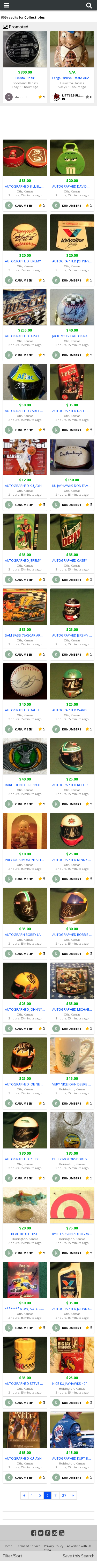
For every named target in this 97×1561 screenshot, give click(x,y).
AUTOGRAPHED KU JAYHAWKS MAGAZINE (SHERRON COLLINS (25, 485)
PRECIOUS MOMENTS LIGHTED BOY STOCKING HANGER (25, 859)
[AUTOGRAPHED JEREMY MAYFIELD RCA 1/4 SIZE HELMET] (72, 607)
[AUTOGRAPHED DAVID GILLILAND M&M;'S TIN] (72, 158)
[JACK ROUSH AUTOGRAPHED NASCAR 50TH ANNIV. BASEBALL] (72, 307)
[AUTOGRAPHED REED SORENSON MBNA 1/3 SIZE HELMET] (25, 1130)
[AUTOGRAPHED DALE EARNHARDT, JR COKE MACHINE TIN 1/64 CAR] (72, 382)
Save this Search (78, 1556)
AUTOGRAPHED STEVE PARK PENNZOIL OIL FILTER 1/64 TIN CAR (25, 1383)
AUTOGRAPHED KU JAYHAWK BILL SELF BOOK (25, 1458)
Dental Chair (25, 78)
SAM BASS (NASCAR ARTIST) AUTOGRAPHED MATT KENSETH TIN (25, 635)
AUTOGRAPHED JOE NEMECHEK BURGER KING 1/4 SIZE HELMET (25, 1084)
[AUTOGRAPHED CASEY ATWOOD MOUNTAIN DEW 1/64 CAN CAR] (72, 532)
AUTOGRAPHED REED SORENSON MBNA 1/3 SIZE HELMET (25, 1159)
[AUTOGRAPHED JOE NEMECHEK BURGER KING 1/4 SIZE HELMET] (25, 1055)
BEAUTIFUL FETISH (25, 1234)
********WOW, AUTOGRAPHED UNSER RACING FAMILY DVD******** (25, 1308)
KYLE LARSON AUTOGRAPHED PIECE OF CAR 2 (72, 1234)
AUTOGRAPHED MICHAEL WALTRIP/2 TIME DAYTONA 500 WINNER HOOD (72, 1009)
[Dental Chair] (25, 49)
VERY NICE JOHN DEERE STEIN (72, 1084)
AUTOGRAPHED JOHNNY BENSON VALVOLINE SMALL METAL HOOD (72, 261)
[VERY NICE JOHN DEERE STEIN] (72, 1055)
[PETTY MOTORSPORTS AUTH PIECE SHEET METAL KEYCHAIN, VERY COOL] (72, 1130)
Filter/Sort (12, 1556)
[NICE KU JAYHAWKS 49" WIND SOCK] (72, 1355)
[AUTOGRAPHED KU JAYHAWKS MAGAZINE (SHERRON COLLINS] (25, 457)
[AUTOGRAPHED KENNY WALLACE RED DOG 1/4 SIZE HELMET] (72, 831)
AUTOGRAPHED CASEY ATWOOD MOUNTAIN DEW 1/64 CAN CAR (72, 560)
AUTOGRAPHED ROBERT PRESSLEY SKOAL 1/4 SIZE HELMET (72, 785)
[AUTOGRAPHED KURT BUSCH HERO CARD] (72, 1430)
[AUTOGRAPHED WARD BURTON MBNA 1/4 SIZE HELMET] (72, 681)
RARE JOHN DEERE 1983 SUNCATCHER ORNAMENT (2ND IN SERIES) (25, 785)
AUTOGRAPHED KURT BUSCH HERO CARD (72, 1458)
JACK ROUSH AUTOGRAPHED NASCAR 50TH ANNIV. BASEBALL (72, 336)
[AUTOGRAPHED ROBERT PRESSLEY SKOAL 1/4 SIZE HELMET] (72, 756)
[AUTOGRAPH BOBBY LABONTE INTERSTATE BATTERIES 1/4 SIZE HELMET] (25, 906)
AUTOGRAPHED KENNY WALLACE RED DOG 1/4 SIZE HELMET (72, 859)
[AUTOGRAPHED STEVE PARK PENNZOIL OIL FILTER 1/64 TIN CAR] (25, 1355)
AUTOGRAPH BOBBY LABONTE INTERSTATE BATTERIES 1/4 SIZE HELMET (25, 934)
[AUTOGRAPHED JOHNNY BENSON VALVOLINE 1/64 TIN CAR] (72, 1280)
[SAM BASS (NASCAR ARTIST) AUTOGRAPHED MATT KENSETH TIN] (25, 607)
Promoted (18, 27)
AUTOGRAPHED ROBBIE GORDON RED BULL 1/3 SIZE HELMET (72, 934)
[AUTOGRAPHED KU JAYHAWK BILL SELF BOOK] (25, 1430)
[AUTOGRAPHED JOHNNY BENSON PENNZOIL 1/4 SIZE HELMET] (25, 981)
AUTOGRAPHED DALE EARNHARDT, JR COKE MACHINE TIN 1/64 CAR (72, 410)
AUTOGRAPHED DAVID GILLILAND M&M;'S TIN (72, 186)
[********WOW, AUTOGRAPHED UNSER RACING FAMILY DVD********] (25, 1280)
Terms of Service (28, 1546)
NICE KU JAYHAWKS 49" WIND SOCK (72, 1383)
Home (8, 1546)
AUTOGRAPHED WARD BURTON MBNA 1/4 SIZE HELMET (72, 710)
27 (64, 1495)
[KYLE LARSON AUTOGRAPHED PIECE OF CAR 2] (72, 1205)
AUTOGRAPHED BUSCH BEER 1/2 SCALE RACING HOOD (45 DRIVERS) (25, 336)
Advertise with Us (79, 1546)
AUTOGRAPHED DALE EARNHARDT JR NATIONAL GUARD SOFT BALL (25, 710)
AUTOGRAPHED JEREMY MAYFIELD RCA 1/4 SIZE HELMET (72, 635)
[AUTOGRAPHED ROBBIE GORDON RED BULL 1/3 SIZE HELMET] (72, 906)
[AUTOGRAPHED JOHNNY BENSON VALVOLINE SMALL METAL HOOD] (72, 232)
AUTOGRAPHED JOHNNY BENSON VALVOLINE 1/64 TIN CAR (72, 1308)
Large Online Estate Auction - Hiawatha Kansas (72, 78)
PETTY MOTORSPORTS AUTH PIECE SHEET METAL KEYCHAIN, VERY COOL (72, 1159)
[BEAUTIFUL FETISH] (25, 1205)
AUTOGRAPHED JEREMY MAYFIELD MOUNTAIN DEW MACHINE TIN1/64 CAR (25, 560)
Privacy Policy (53, 1546)
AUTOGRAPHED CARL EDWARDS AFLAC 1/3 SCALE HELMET (25, 410)
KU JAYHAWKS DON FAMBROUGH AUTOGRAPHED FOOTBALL (72, 485)
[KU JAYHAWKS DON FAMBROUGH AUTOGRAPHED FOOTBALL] (72, 457)
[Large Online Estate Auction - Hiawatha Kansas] (72, 49)
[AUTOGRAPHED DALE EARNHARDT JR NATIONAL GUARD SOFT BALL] (25, 681)
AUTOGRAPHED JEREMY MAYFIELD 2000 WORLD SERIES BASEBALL (25, 261)
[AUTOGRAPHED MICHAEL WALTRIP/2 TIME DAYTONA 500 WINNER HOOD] (72, 981)
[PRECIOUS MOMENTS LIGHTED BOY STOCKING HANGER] (25, 831)
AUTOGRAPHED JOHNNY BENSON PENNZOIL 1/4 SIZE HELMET (25, 1009)
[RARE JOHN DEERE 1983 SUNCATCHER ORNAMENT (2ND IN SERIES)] (25, 756)
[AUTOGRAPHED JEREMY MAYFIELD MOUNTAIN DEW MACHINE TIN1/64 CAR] (25, 532)
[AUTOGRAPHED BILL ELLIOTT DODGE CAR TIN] (25, 158)
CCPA (47, 1550)
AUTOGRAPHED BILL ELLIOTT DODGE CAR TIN (25, 186)
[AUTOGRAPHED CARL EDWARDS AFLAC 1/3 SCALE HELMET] (25, 382)
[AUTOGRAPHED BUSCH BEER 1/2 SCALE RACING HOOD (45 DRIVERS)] (25, 307)
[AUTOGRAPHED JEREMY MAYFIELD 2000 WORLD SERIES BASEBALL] (25, 232)
